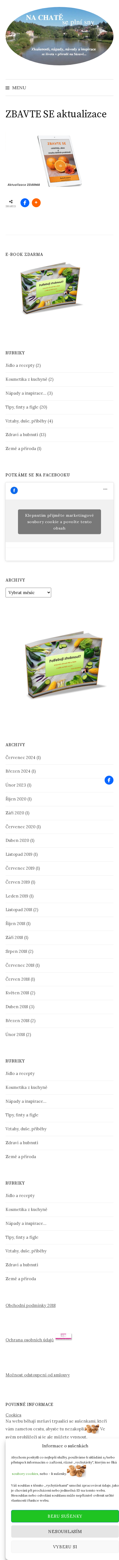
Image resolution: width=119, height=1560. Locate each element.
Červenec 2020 (20, 826)
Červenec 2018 (20, 965)
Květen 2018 (17, 992)
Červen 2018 (18, 979)
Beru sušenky (65, 1516)
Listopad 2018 (19, 909)
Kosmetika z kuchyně (26, 379)
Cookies (13, 1415)
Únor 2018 (15, 1034)
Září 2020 (15, 812)
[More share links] (36, 202)
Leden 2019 (17, 896)
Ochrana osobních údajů (30, 1340)
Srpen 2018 (16, 951)
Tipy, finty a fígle (22, 407)
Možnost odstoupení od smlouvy (38, 1375)
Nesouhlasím (65, 1531)
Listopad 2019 (19, 854)
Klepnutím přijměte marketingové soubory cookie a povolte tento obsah (59, 521)
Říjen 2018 (15, 923)
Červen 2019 (18, 882)
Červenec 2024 (20, 757)
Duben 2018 (17, 1006)
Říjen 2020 (16, 799)
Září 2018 (14, 937)
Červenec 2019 (20, 868)
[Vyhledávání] (108, 87)
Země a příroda (21, 448)
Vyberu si (65, 1546)
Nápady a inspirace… (26, 393)
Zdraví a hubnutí (22, 434)
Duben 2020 (17, 840)
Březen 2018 (17, 1020)
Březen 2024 (18, 771)
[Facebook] (109, 780)
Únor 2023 (16, 785)
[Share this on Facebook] (24, 202)
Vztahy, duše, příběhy (26, 421)
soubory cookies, (25, 1473)
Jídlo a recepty (20, 365)
